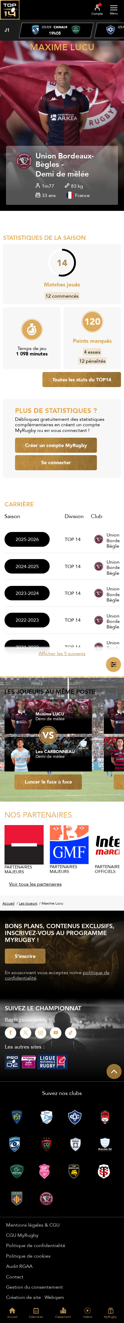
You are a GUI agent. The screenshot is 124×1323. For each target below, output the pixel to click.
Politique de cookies (28, 1255)
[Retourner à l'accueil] (10, 21)
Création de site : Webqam (35, 1297)
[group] (56, 30)
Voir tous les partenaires (35, 884)
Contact (14, 1276)
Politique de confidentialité (35, 1245)
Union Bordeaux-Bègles (65, 160)
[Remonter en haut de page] (114, 1071)
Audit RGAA (19, 1266)
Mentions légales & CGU (33, 1224)
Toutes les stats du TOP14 (81, 379)
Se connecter (56, 462)
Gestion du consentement (34, 1287)
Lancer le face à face (48, 782)
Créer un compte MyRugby (56, 445)
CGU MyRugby (22, 1235)
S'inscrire (25, 956)
